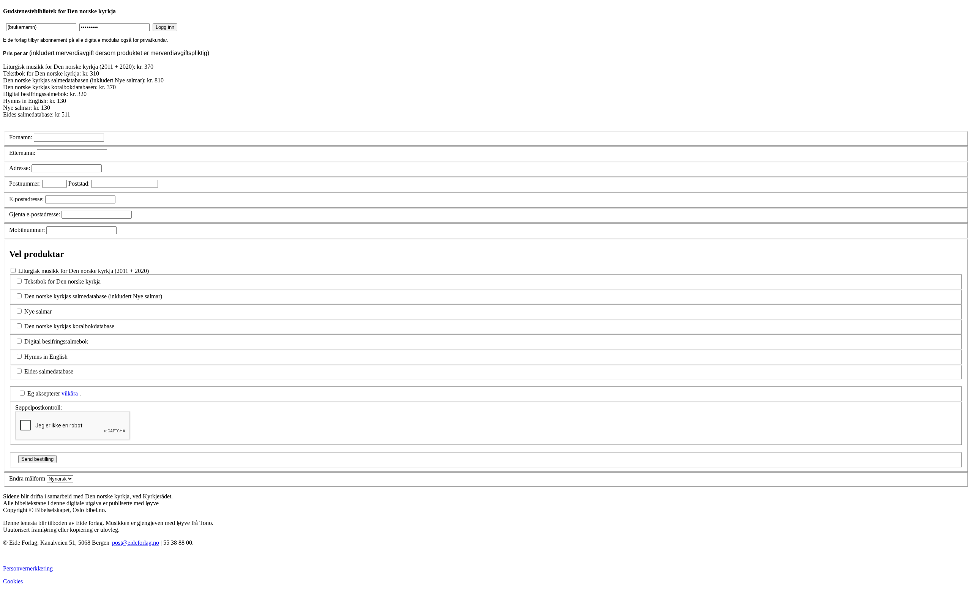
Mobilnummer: (27, 230)
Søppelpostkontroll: (38, 407)
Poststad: (79, 183)
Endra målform (27, 478)
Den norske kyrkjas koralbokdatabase (69, 326)
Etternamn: (22, 153)
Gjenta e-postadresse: (34, 214)
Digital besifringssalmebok (56, 341)
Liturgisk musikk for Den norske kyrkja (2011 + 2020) (88, 339)
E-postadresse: (26, 199)
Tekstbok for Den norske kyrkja (62, 281)
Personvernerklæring (28, 568)
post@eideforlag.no (135, 542)
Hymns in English (46, 356)
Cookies (13, 581)
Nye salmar (38, 311)
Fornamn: (20, 137)
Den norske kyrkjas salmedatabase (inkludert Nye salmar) (93, 296)
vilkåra (70, 393)
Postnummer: (25, 183)
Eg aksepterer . (54, 393)
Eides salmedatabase (48, 371)
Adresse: (19, 168)
